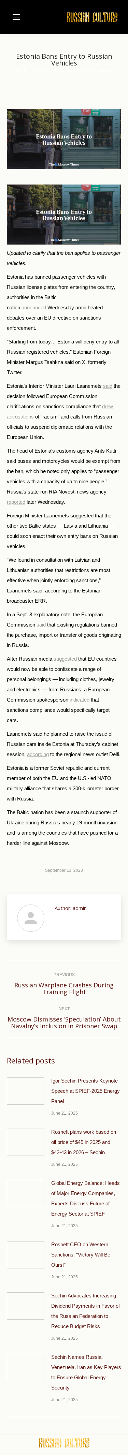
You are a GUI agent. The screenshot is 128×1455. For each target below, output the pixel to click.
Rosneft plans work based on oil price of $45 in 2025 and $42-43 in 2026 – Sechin (83, 1142)
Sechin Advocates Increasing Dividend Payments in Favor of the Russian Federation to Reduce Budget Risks (85, 1311)
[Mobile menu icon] (16, 17)
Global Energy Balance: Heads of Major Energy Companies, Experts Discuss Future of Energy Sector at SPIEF (85, 1198)
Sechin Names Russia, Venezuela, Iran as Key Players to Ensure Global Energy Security (86, 1372)
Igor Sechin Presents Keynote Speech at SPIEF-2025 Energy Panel (85, 1091)
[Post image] (25, 1091)
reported (16, 502)
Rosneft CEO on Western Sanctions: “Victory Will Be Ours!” (80, 1254)
